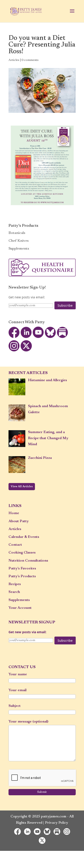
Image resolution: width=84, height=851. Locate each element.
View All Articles (22, 486)
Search (14, 592)
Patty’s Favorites (22, 568)
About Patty (19, 521)
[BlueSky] (50, 337)
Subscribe (65, 305)
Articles (14, 60)
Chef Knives (19, 241)
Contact (15, 545)
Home (14, 513)
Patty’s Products (22, 576)
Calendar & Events (24, 537)
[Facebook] (14, 337)
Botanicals (17, 233)
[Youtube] (38, 337)
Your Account (20, 608)
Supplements (19, 248)
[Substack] (62, 337)
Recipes (15, 584)
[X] (26, 350)
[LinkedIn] (26, 337)
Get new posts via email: (27, 297)
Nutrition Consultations (28, 560)
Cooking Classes (22, 552)
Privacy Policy (56, 823)
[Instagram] (14, 350)
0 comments (30, 60)
